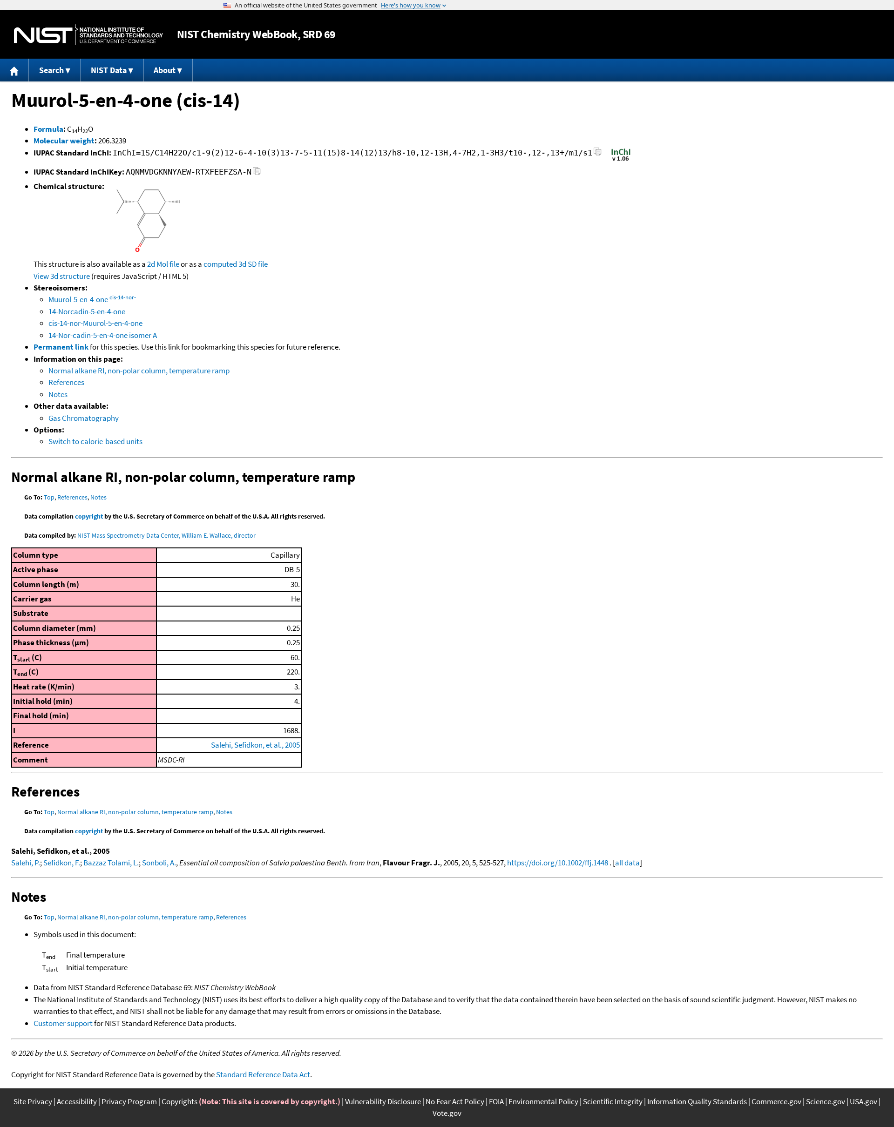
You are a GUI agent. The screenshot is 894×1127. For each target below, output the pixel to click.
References (66, 382)
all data (627, 862)
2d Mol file (163, 264)
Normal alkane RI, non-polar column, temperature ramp (139, 370)
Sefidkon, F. (61, 862)
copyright (89, 516)
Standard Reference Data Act (263, 1074)
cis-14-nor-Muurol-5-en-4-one (95, 323)
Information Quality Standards (697, 1101)
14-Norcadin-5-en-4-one (86, 311)
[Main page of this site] (14, 70)
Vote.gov (447, 1113)
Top (49, 497)
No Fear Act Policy (455, 1101)
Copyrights (179, 1101)
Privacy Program (129, 1101)
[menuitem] (14, 70)
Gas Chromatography (83, 418)
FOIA (496, 1101)
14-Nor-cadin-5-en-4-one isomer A (102, 335)
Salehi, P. (25, 862)
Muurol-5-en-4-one (92, 299)
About (165, 70)
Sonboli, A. (159, 862)
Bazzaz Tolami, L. (111, 862)
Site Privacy (33, 1101)
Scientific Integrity (613, 1101)
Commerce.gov (776, 1101)
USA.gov (863, 1101)
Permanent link (61, 347)
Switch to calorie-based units (95, 441)
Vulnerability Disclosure (383, 1101)
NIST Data (109, 70)
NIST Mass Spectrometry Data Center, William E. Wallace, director (166, 535)
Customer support (63, 1023)
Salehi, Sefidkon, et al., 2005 (255, 745)
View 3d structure (62, 276)
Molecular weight (64, 140)
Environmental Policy (543, 1101)
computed (220, 264)
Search (51, 70)
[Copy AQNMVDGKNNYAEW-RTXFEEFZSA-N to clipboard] (257, 173)
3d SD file (253, 264)
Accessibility (77, 1101)
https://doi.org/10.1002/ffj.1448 (557, 862)
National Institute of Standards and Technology (88, 34)
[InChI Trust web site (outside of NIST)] (621, 160)
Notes (58, 394)
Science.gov (825, 1101)
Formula (48, 129)
